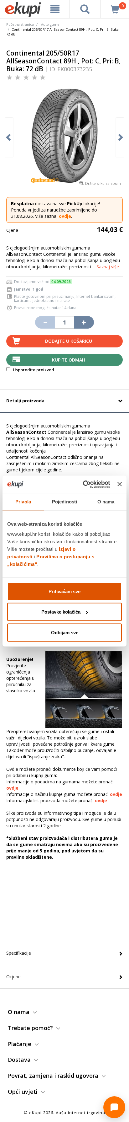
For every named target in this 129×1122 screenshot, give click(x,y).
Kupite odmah (68, 360)
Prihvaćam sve (64, 591)
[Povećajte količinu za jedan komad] (84, 322)
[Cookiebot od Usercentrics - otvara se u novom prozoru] (83, 484)
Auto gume (50, 24)
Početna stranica (20, 24)
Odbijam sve (64, 632)
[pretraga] (85, 9)
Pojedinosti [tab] (64, 501)
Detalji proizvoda (25, 401)
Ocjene (13, 977)
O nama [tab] (106, 501)
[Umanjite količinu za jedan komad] (44, 322)
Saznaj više (107, 267)
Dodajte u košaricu (68, 341)
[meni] (55, 9)
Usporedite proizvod (33, 370)
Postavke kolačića (60, 612)
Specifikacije (18, 953)
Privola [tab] (23, 501)
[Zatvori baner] (119, 484)
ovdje (65, 216)
